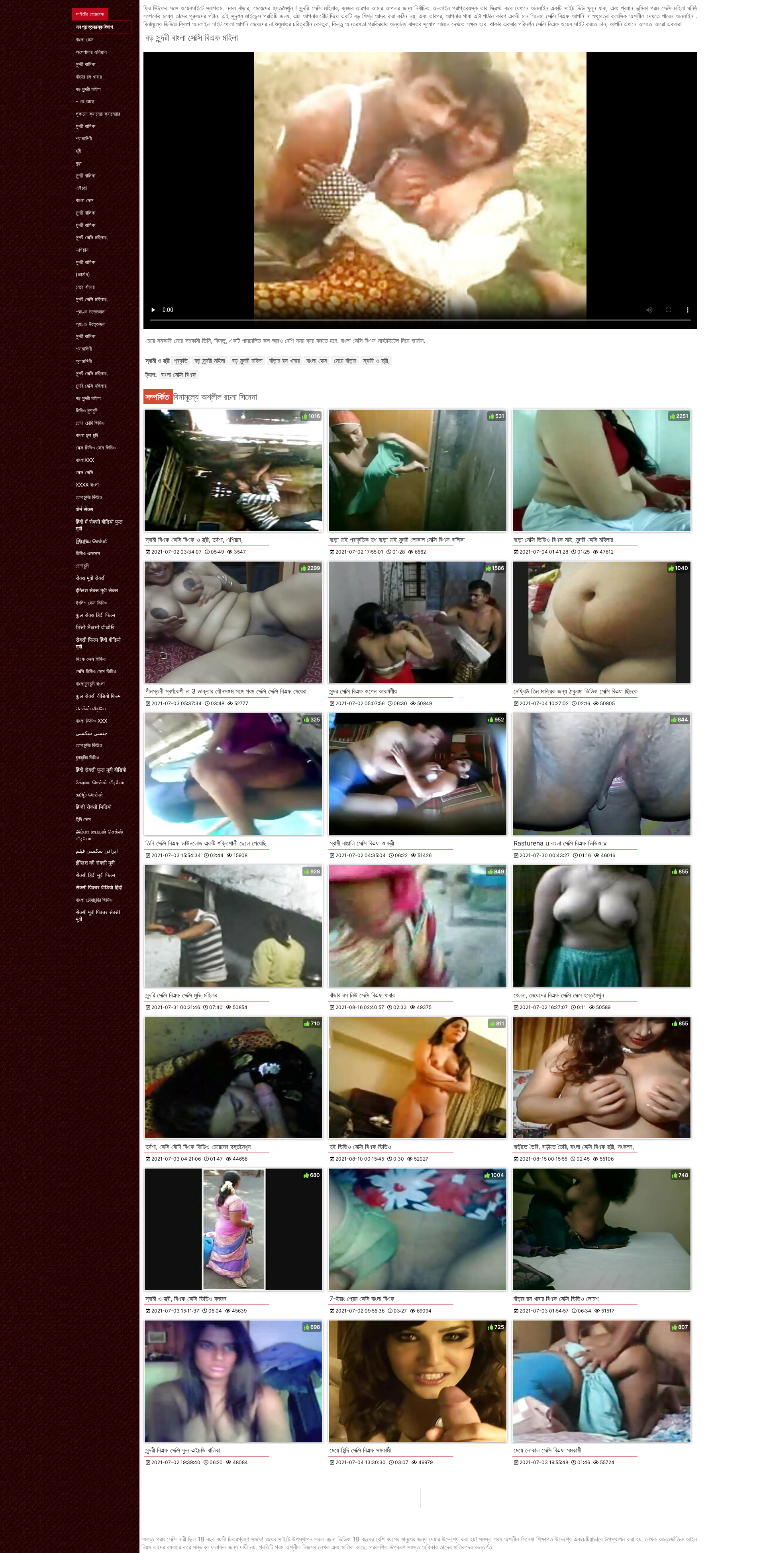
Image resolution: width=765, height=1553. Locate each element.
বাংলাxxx (85, 460)
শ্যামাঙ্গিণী (84, 138)
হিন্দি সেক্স (83, 819)
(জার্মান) (83, 274)
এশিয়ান (82, 249)
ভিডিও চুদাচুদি (86, 410)
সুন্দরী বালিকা (86, 64)
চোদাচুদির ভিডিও (89, 497)
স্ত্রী (78, 151)
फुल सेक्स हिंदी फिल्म (95, 615)
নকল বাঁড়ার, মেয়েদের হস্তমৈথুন (260, 8)
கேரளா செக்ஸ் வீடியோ (100, 782)
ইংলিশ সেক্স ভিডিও (91, 602)
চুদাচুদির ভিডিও (87, 757)
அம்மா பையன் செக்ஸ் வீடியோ (99, 835)
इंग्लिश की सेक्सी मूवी (95, 862)
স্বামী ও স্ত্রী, (376, 361)
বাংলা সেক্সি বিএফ (178, 374)
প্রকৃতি (181, 361)
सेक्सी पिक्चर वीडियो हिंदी (99, 887)
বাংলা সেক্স (85, 39)
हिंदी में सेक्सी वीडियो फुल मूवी (99, 525)
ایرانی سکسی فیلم (97, 850)
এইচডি (81, 188)
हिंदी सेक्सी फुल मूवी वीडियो (101, 770)
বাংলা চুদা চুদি (87, 435)
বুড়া (79, 163)
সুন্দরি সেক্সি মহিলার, (92, 237)
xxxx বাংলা (87, 484)
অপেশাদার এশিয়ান (91, 52)
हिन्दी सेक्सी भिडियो (94, 807)
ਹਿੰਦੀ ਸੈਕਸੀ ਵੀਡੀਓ (95, 627)
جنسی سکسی (92, 733)
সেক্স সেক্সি (84, 472)
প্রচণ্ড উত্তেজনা (91, 311)
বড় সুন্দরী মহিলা (88, 89)
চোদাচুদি (82, 565)
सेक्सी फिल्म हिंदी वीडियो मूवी (98, 643)
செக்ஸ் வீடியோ (92, 708)
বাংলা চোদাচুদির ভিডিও (94, 900)
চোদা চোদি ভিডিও (90, 423)
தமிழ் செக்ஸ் (89, 794)
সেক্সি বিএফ (559, 16)
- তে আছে (85, 101)
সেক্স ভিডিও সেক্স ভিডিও (96, 447)
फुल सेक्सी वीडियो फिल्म (98, 696)
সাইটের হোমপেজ (90, 14)
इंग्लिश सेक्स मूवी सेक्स (97, 590)
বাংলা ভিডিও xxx (91, 720)
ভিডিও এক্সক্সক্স (88, 553)
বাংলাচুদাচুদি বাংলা (90, 683)
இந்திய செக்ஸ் (91, 541)
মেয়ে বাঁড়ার (85, 287)
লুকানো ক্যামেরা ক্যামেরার (98, 113)
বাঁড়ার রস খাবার (89, 76)
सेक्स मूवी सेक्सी (91, 578)
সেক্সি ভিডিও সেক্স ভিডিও (96, 671)
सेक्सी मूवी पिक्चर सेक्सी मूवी (98, 915)
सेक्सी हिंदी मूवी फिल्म (95, 875)
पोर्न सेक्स (84, 509)
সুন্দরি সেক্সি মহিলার (91, 385)
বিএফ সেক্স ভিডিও (91, 659)
